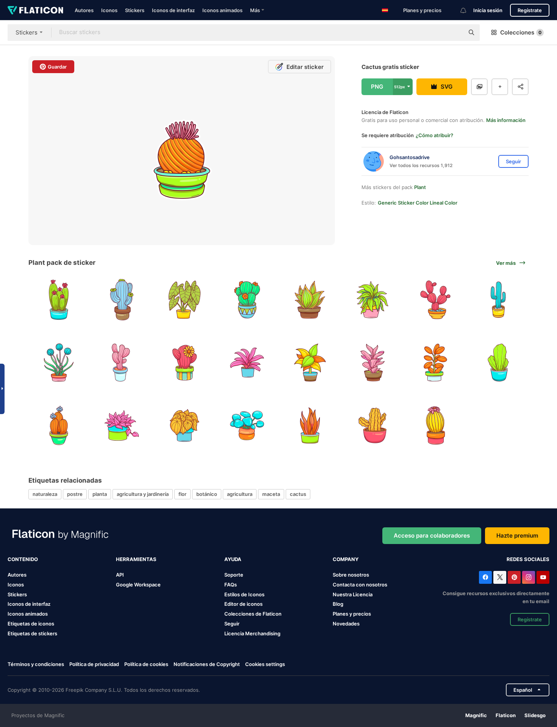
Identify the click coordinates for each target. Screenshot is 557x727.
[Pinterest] (514, 577)
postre (75, 494)
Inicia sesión (487, 10)
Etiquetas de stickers (32, 633)
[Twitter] (499, 577)
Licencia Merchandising (252, 633)
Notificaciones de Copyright (207, 664)
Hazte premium (517, 535)
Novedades (346, 624)
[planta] (184, 300)
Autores (84, 10)
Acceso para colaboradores (432, 535)
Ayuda (232, 559)
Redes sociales (528, 559)
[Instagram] (528, 577)
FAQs (230, 585)
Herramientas (136, 559)
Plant (420, 187)
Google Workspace (138, 585)
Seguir (231, 624)
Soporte (233, 575)
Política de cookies (146, 664)
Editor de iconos (243, 604)
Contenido (23, 559)
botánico (206, 494)
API (120, 575)
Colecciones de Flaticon (253, 614)
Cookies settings (265, 664)
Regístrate (530, 10)
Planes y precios (422, 10)
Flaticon (506, 715)
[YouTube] (543, 577)
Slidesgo (535, 715)
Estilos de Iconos (244, 594)
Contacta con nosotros (360, 585)
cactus (298, 494)
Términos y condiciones (36, 664)
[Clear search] (454, 32)
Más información (506, 120)
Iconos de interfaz (173, 10)
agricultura (239, 494)
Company (345, 559)
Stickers (134, 10)
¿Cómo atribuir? (434, 135)
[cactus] (59, 300)
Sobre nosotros (351, 575)
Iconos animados (222, 10)
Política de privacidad (94, 664)
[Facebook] (485, 577)
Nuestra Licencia (352, 594)
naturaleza (45, 494)
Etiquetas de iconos (31, 624)
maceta (271, 494)
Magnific (476, 715)
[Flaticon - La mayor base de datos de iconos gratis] (35, 10)
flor (182, 494)
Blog (338, 604)
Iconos (109, 10)
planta (99, 494)
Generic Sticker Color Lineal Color (417, 203)
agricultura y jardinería (143, 494)
